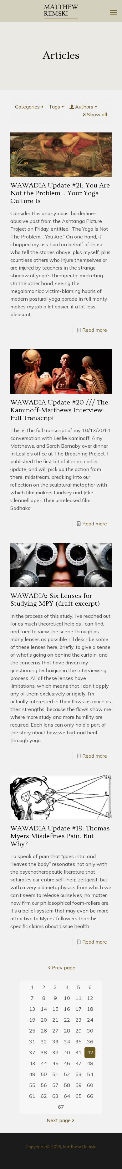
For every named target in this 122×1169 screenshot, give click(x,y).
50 (44, 1074)
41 (78, 1052)
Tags (54, 107)
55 (32, 1085)
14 (44, 1009)
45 (55, 1063)
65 (78, 1096)
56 (44, 1085)
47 (78, 1063)
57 (55, 1085)
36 (90, 1041)
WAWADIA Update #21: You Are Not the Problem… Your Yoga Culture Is (60, 193)
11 (78, 998)
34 (67, 1041)
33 (55, 1041)
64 (67, 1096)
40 (67, 1052)
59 (78, 1085)
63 (55, 1096)
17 (78, 1009)
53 (78, 1074)
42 (90, 1052)
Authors (84, 107)
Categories (27, 107)
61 (32, 1096)
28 (67, 1031)
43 (32, 1063)
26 (44, 1031)
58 (67, 1085)
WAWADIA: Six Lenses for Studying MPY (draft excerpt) (55, 600)
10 (67, 998)
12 (90, 998)
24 (90, 1020)
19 (32, 1020)
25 (32, 1031)
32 (44, 1041)
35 (78, 1041)
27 (55, 1031)
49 (32, 1074)
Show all (97, 114)
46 (67, 1063)
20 (44, 1020)
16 (67, 1009)
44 (44, 1063)
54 (90, 1074)
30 (90, 1031)
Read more (94, 330)
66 (90, 1096)
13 (32, 1009)
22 (67, 1020)
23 (78, 1020)
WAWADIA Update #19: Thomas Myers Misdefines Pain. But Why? (60, 836)
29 (78, 1031)
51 (55, 1074)
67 (61, 1107)
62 (44, 1096)
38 (44, 1052)
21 (55, 1020)
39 (55, 1052)
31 (32, 1041)
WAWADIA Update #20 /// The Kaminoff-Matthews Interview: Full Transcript (59, 410)
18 (90, 1009)
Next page (59, 1120)
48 (90, 1063)
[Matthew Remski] (61, 11)
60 (90, 1085)
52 (67, 1074)
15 (55, 1009)
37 (32, 1052)
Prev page (63, 967)
